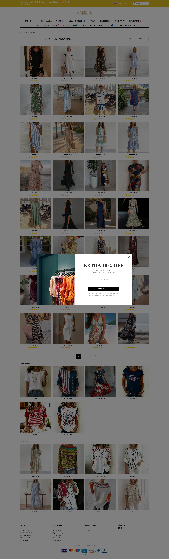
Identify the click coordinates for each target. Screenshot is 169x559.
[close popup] (129, 257)
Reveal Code (103, 288)
